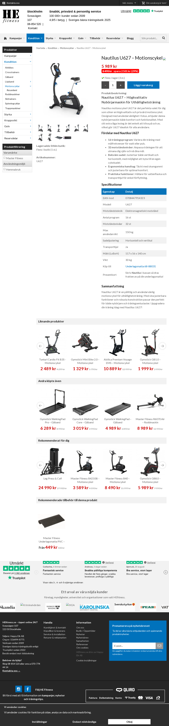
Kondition (34, 38)
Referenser (82, 644)
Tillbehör (95, 38)
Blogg (130, 38)
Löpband (9, 81)
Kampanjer (16, 38)
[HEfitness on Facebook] (27, 689)
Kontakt (32, 28)
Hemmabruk (13, 169)
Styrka (49, 38)
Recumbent (12, 90)
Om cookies (82, 647)
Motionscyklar (12, 86)
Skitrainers (10, 98)
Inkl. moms (127, 3)
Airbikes (9, 67)
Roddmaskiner (12, 94)
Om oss (80, 627)
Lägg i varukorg (143, 85)
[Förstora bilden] (65, 87)
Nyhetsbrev (82, 637)
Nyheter (80, 634)
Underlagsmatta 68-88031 (140, 266)
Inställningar (39, 721)
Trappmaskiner (12, 108)
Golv (81, 38)
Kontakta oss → (11, 670)
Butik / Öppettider (85, 630)
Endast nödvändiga (84, 721)
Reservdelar (113, 38)
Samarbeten (82, 640)
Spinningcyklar (12, 103)
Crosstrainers (12, 72)
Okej (129, 721)
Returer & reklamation (55, 637)
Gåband (9, 77)
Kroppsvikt (65, 38)
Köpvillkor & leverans (54, 630)
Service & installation (54, 634)
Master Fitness (14, 158)
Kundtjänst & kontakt (55, 627)
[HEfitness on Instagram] (18, 689)
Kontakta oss (13, 3)
